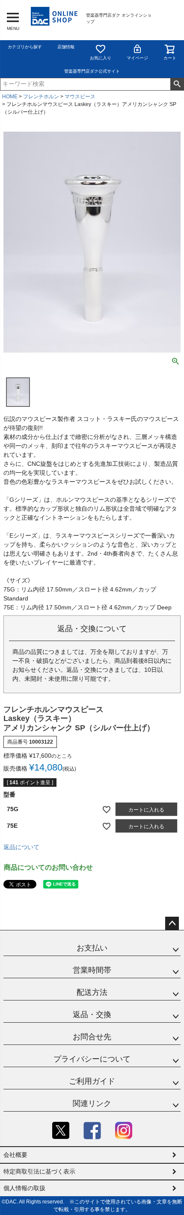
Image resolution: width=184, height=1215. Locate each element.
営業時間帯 (92, 970)
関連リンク (92, 1103)
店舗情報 (65, 46)
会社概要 (15, 1154)
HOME (10, 97)
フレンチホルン (41, 97)
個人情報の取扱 (24, 1188)
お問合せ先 (92, 1037)
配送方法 (92, 992)
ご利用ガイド (92, 1081)
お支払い (92, 948)
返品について (21, 847)
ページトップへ (172, 923)
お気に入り (100, 58)
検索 (177, 84)
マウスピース (80, 97)
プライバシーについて (92, 1059)
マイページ (137, 58)
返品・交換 (92, 1014)
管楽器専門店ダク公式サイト (92, 71)
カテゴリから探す (25, 46)
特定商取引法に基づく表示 (39, 1171)
